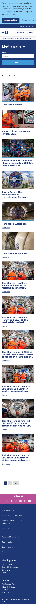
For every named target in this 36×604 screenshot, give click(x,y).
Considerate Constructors (12, 515)
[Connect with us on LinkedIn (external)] (16, 501)
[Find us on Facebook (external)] (11, 501)
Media (22, 26)
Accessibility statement (11, 537)
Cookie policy (7, 542)
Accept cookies (10, 20)
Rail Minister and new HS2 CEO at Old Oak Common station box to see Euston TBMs (16, 459)
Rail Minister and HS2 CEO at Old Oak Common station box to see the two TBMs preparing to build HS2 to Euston (18, 355)
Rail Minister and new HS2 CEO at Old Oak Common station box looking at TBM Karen (16, 424)
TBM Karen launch (12, 104)
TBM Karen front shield (14, 253)
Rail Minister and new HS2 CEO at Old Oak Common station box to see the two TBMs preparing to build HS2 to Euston (17, 391)
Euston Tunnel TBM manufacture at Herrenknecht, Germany (15, 195)
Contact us (29, 26)
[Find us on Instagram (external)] (20, 501)
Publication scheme (9, 528)
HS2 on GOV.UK (8, 510)
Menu (31, 32)
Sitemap (5, 552)
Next (16, 483)
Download (6, 228)
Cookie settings (28, 20)
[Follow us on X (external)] (6, 501)
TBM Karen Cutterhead (14, 223)
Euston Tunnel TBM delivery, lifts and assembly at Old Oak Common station (17, 163)
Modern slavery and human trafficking (13, 521)
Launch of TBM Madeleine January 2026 (16, 132)
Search (21, 32)
